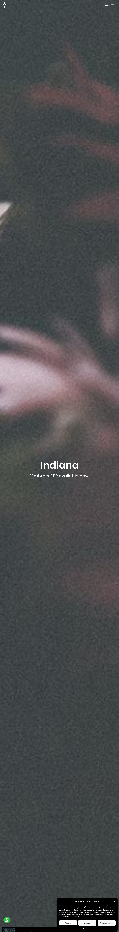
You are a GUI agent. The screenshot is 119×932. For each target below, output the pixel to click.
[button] (114, 901)
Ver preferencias (106, 923)
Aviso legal (96, 928)
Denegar (87, 923)
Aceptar (68, 923)
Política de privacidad (83, 928)
